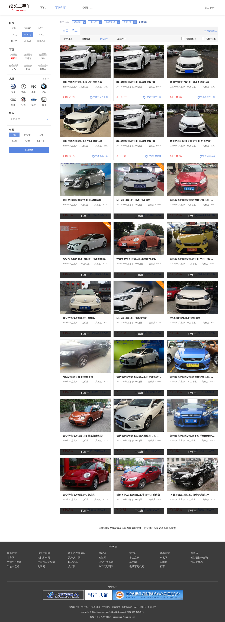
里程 (11, 113)
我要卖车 (165, 553)
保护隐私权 (127, 607)
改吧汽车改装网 (76, 553)
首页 (43, 7)
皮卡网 (72, 566)
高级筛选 (29, 150)
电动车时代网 (136, 566)
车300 (132, 553)
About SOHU (140, 607)
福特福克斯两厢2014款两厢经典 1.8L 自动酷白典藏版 (192, 200)
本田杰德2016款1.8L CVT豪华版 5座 (82, 141)
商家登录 (209, 8)
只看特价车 (191, 38)
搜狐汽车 (12, 553)
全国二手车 (70, 31)
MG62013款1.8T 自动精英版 (78, 377)
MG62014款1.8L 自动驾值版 (185, 318)
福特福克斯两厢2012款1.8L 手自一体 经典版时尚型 (192, 259)
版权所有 (140, 612)
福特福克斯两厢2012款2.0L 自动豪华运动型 (85, 259)
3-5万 (40, 28)
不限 (14, 28)
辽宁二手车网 (106, 562)
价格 (11, 23)
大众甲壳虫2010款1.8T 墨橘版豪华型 (83, 436)
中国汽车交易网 (46, 562)
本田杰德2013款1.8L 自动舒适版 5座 (189, 495)
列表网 (41, 566)
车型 (11, 49)
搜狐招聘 (95, 607)
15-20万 (40, 34)
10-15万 (27, 34)
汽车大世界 (197, 562)
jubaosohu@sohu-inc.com (124, 617)
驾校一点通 (13, 566)
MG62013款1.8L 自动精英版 (131, 318)
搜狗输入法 (74, 607)
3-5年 (14, 141)
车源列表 (60, 7)
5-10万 (14, 34)
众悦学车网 (44, 557)
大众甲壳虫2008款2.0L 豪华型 (79, 318)
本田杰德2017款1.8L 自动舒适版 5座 (82, 82)
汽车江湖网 (44, 553)
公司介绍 (152, 607)
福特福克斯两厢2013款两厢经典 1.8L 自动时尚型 (192, 377)
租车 (162, 566)
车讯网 (163, 557)
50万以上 (41, 41)
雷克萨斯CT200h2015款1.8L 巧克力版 (190, 141)
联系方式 (116, 607)
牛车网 (10, 557)
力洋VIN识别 (14, 562)
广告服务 (106, 607)
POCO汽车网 (106, 566)
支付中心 (85, 607)
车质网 (133, 562)
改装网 (102, 557)
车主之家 (134, 557)
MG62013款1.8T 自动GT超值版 (133, 200)
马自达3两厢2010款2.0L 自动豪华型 (82, 200)
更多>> (45, 79)
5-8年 (27, 141)
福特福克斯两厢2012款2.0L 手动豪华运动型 (192, 436)
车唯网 (163, 562)
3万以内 (27, 28)
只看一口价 (211, 38)
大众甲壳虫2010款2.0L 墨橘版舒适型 (136, 259)
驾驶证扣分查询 (199, 557)
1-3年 (40, 135)
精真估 (194, 553)
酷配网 (102, 553)
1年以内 (27, 135)
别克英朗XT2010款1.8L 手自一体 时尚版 (138, 495)
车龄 (11, 129)
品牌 (11, 78)
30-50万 (27, 41)
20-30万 (14, 41)
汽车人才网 (74, 557)
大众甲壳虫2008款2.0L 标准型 (79, 495)
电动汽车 (73, 562)
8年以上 (41, 141)
